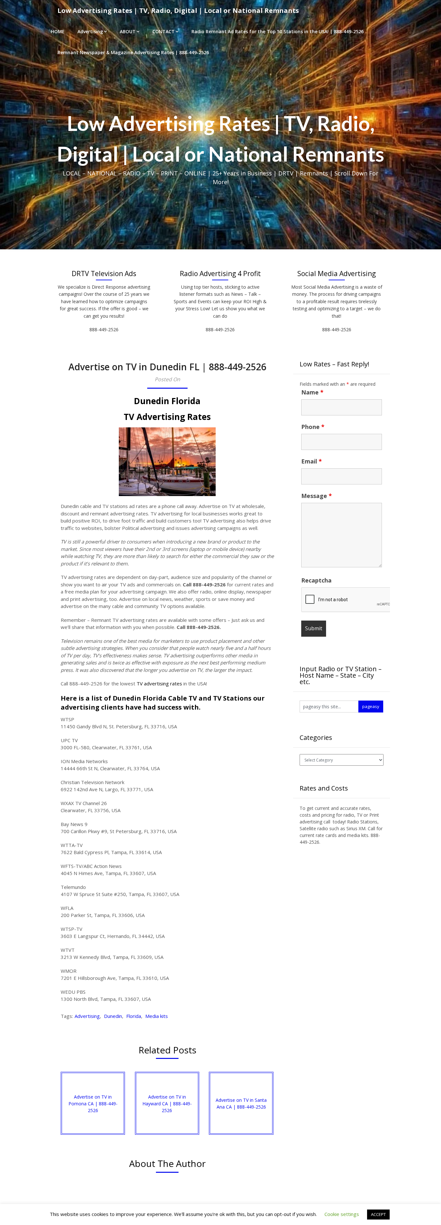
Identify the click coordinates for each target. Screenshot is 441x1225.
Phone (312, 427)
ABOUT (128, 31)
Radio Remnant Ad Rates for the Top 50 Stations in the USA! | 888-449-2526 (277, 31)
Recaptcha (316, 580)
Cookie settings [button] (341, 1214)
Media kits (156, 1016)
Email (311, 461)
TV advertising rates (159, 683)
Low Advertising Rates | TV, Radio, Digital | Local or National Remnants (178, 10)
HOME (58, 31)
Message (316, 496)
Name (312, 392)
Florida (133, 1016)
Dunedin (113, 1016)
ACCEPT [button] (378, 1214)
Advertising (90, 31)
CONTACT (163, 31)
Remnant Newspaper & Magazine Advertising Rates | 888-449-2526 (133, 52)
